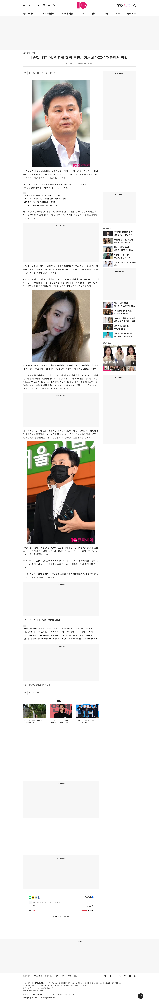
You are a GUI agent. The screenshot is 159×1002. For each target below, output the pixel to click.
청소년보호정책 (49, 994)
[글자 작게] (55, 73)
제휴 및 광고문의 (61, 994)
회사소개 (26, 994)
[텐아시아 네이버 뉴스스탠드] (49, 5)
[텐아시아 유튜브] (24, 5)
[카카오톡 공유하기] (25, 73)
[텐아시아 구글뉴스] (54, 5)
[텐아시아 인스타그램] (44, 5)
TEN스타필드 (47, 13)
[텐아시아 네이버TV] (29, 5)
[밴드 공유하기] (42, 73)
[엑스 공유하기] (34, 73)
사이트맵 (72, 994)
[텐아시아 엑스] (39, 5)
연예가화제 (28, 13)
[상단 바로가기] (140, 996)
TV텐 (105, 13)
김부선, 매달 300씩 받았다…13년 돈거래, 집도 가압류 (123, 250)
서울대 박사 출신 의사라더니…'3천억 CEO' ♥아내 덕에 (124, 306)
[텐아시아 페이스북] (115, 976)
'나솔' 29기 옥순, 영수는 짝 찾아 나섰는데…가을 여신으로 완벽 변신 (33, 722)
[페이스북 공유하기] (29, 73)
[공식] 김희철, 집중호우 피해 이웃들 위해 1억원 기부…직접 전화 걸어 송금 (59, 722)
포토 (118, 13)
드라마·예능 (67, 13)
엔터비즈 (131, 13)
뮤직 (82, 13)
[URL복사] (46, 73)
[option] (119, 355)
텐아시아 (34, 998)
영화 (94, 13)
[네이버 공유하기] (38, 73)
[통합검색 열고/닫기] (134, 5)
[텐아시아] (82, 5)
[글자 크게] (51, 73)
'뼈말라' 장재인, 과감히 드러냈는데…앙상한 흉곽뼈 (123, 242)
